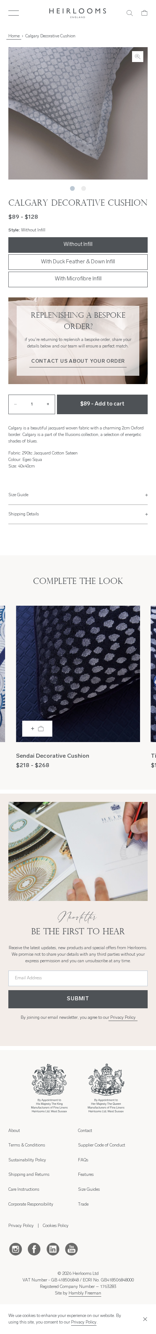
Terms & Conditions (26, 1145)
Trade (83, 1204)
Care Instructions (23, 1189)
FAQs (83, 1160)
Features (86, 1175)
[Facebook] (34, 1249)
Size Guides (89, 1189)
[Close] (144, 1319)
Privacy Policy (123, 1018)
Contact (85, 1131)
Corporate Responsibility (30, 1204)
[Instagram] (15, 1249)
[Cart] (144, 13)
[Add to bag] (37, 729)
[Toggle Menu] (13, 13)
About (14, 1131)
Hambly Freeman (85, 1293)
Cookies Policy (56, 1226)
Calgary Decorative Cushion (50, 36)
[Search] (130, 13)
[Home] (77, 13)
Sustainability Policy (27, 1160)
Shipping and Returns (28, 1175)
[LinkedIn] (53, 1249)
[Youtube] (71, 1249)
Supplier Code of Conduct (101, 1145)
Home (14, 36)
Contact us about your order (78, 361)
